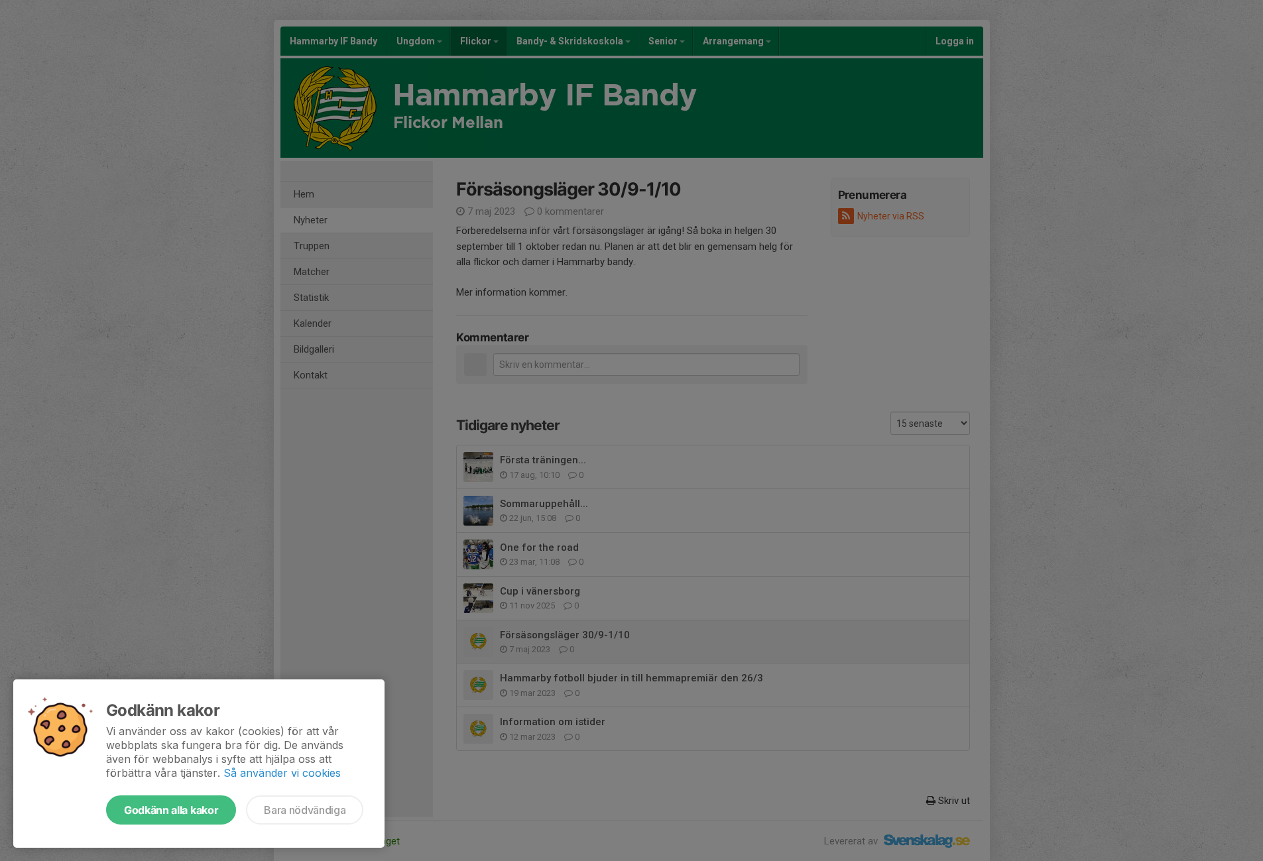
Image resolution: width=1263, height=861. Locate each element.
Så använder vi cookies (282, 772)
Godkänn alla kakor (171, 810)
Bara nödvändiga (304, 810)
